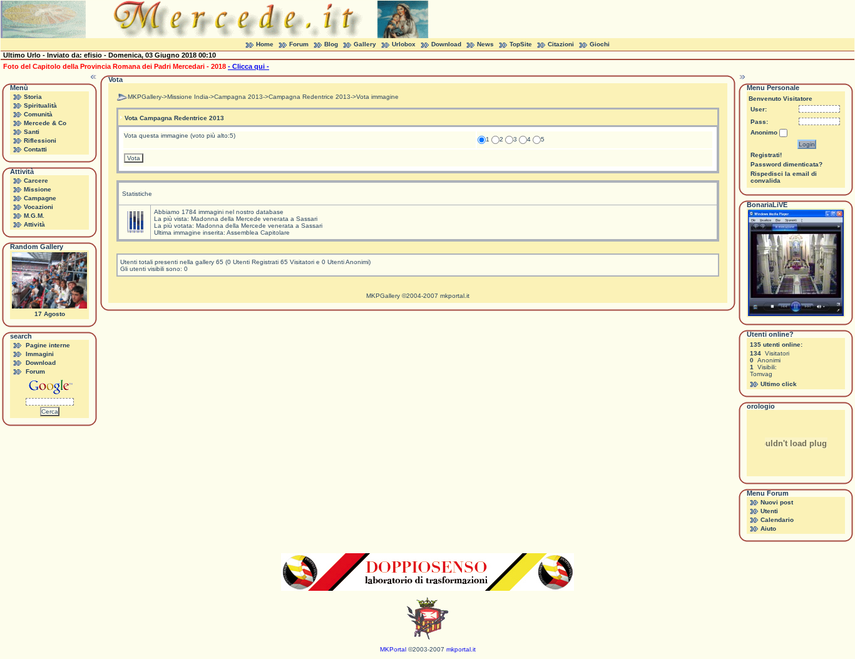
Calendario (777, 519)
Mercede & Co (45, 123)
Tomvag (761, 373)
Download (446, 44)
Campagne (40, 198)
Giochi (600, 44)
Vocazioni (38, 206)
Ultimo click (778, 384)
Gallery (365, 44)
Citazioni (561, 44)
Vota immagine (377, 96)
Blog (331, 44)
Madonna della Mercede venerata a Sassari (254, 218)
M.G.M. (34, 215)
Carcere (36, 180)
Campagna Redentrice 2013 (310, 96)
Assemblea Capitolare (258, 232)
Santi (31, 131)
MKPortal (393, 649)
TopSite (520, 44)
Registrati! (766, 154)
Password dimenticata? (786, 164)
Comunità (38, 114)
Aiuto (768, 528)
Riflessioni (40, 140)
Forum (299, 44)
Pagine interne (48, 345)
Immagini (40, 353)
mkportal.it (454, 295)
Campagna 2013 (238, 96)
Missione (37, 189)
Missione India (187, 96)
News (485, 44)
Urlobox (404, 44)
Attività (34, 224)
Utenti (769, 511)
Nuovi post (776, 502)
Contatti (35, 149)
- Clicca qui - (248, 66)
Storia (33, 96)
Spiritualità (40, 105)
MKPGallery (144, 96)
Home (265, 44)
